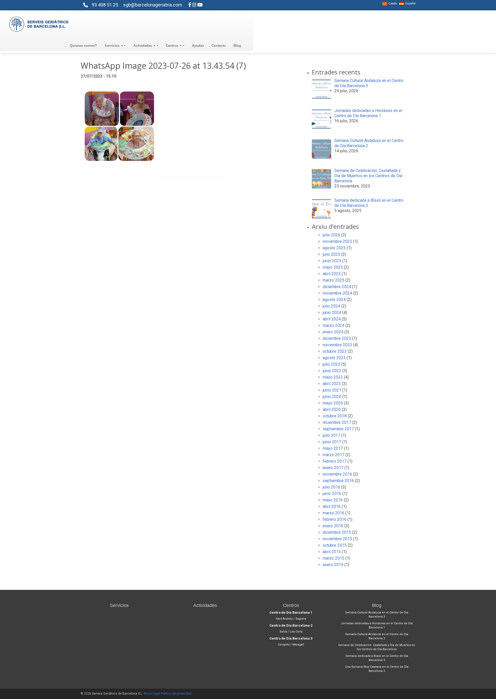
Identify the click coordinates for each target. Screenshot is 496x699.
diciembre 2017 (337, 422)
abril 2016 (332, 506)
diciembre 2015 (337, 532)
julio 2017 (331, 435)
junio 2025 (332, 260)
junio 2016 (332, 493)
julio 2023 (331, 364)
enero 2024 (333, 331)
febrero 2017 (334, 461)
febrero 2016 (334, 519)
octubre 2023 (335, 351)
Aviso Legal (152, 693)
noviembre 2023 (337, 344)
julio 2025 (331, 254)
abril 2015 (332, 551)
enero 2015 (333, 564)
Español (409, 3)
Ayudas (198, 46)
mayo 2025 (333, 267)
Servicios (113, 46)
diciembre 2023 (337, 338)
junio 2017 (332, 441)
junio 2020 (332, 396)
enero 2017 (333, 467)
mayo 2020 (333, 403)
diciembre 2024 (337, 286)
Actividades (143, 46)
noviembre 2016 (337, 474)
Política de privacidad (176, 693)
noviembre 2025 (337, 241)
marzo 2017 (333, 454)
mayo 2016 (333, 500)
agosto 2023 (334, 357)
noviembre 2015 (337, 538)
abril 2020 (332, 409)
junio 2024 (332, 312)
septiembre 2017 (338, 428)
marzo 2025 (333, 280)
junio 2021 (332, 390)
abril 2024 (332, 319)
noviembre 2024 (337, 293)
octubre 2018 (335, 416)
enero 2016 (333, 525)
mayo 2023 (333, 377)
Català (392, 3)
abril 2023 (332, 383)
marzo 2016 (333, 512)
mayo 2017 (333, 448)
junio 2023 (332, 370)
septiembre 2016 (338, 480)
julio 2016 (331, 487)
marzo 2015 (333, 558)
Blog (237, 46)
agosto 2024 (334, 299)
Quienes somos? (83, 46)
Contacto (219, 46)
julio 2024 (331, 306)
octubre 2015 (335, 545)
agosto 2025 (334, 247)
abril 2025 (332, 273)
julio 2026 (331, 234)
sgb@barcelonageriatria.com (152, 4)
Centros (172, 46)
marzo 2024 (333, 325)
